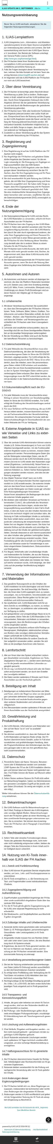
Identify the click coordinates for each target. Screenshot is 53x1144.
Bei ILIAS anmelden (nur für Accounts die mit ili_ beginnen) (26, 1108)
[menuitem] (15, 1140)
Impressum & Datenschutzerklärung (17, 1130)
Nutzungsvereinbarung (10, 1132)
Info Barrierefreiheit (40, 1130)
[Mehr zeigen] (48, 8)
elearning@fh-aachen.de (29, 75)
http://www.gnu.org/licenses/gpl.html (20, 58)
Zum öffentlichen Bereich (26, 1110)
